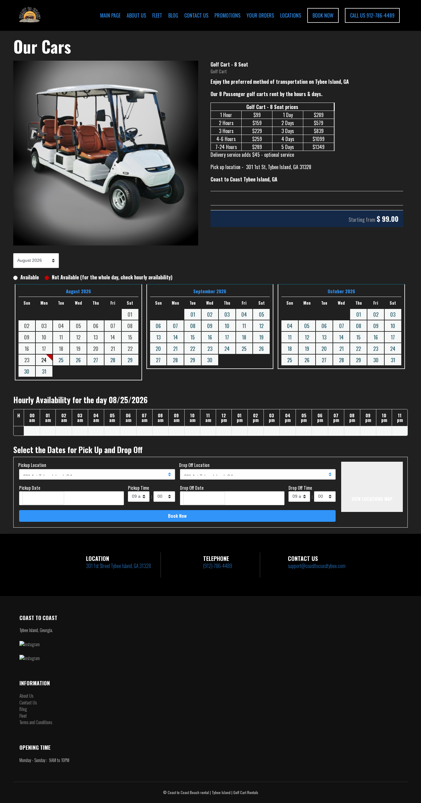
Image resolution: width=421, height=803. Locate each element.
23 (209, 348)
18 (244, 337)
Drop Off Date (192, 488)
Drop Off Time (300, 488)
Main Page (110, 15)
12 (261, 326)
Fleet (157, 15)
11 (244, 326)
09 (209, 326)
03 (227, 314)
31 (44, 371)
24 (227, 348)
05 (261, 314)
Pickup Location (32, 465)
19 (261, 337)
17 (227, 337)
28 (112, 360)
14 (175, 337)
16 (210, 337)
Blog (173, 15)
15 (192, 337)
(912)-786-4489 (217, 566)
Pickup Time (138, 488)
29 (130, 360)
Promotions (227, 15)
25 (61, 360)
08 (192, 326)
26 (78, 360)
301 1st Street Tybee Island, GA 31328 (118, 566)
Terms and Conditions (35, 722)
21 (175, 348)
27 (95, 360)
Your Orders (260, 15)
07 (175, 326)
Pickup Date (29, 488)
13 (158, 337)
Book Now (323, 15)
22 (192, 348)
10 (227, 326)
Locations (290, 15)
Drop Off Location (194, 465)
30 (26, 371)
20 (158, 348)
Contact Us (196, 15)
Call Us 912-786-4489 (372, 15)
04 (244, 314)
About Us (136, 15)
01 (192, 314)
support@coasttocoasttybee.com (316, 566)
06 (158, 326)
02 (209, 314)
